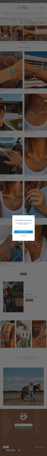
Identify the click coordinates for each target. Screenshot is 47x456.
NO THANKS (23, 235)
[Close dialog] (33, 216)
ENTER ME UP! (23, 232)
